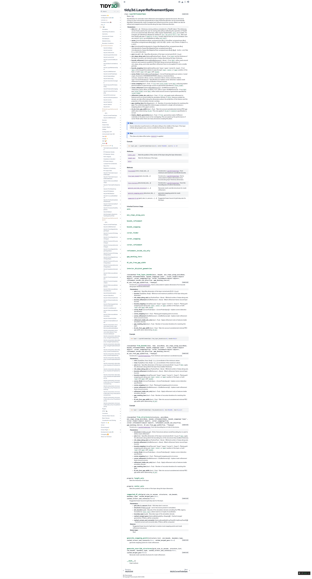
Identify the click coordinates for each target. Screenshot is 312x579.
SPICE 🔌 (104, 411)
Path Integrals (107, 156)
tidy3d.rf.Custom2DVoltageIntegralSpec (111, 254)
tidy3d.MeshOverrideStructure (111, 64)
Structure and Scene (107, 36)
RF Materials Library (109, 154)
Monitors (104, 122)
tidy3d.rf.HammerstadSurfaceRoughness (111, 204)
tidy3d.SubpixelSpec (109, 76)
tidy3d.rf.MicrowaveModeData (111, 311)
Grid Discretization (107, 45)
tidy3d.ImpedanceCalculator (111, 269)
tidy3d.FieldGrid (108, 102)
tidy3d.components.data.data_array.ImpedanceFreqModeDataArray (112, 376)
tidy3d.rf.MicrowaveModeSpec (111, 273)
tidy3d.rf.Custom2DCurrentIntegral (111, 242)
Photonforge (104, 427)
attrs (106, 113)
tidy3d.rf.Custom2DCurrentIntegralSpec (111, 262)
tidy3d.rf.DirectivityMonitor (111, 297)
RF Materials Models (109, 152)
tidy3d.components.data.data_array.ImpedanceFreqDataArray (112, 370)
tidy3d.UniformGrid (109, 52)
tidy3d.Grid (107, 106)
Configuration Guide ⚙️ (107, 17)
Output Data (105, 124)
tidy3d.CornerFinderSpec (110, 74)
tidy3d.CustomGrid (109, 57)
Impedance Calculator (109, 159)
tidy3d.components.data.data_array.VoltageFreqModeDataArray (112, 345)
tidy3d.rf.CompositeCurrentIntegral (111, 245)
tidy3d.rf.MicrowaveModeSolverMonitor (111, 289)
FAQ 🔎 (103, 24)
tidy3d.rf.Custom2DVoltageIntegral (111, 234)
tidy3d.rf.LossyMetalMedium (110, 196)
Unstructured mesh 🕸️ (108, 134)
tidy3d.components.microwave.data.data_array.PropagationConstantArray (112, 382)
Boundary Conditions (108, 43)
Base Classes (106, 418)
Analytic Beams (106, 127)
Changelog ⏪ (105, 434)
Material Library (106, 41)
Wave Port (106, 166)
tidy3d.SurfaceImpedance (111, 97)
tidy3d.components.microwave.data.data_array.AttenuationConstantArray (112, 393)
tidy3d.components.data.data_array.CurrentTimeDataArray (112, 350)
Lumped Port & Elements (110, 163)
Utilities (104, 129)
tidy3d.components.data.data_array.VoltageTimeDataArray (112, 336)
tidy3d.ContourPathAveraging (110, 92)
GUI (102, 425)
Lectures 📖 (104, 20)
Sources (104, 120)
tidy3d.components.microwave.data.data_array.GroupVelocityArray (112, 404)
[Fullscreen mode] (185, 1)
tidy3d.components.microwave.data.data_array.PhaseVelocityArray (112, 399)
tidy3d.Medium (108, 212)
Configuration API (107, 131)
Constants (105, 413)
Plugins (104, 408)
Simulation (105, 29)
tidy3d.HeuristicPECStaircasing (110, 85)
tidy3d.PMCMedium (109, 193)
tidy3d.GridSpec (108, 48)
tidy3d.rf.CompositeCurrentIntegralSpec (111, 265)
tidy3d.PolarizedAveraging (111, 89)
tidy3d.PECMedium (109, 191)
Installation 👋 (105, 15)
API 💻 (103, 27)
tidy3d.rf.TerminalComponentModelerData (111, 177)
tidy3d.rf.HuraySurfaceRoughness (111, 208)
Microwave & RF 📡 (107, 145)
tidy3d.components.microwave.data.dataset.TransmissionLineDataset (111, 332)
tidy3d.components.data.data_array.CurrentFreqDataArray (112, 354)
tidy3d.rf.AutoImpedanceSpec (111, 278)
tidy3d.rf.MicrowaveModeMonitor (111, 286)
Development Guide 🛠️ (107, 432)
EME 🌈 (104, 141)
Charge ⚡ (105, 138)
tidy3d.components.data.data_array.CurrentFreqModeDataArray (112, 359)
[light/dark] (188, 1)
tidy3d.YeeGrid (108, 104)
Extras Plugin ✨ (105, 429)
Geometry (105, 34)
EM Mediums (105, 38)
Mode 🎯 (104, 143)
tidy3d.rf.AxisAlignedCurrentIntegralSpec (111, 258)
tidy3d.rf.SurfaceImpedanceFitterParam (111, 200)
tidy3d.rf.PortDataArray (110, 189)
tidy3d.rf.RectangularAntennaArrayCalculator (111, 304)
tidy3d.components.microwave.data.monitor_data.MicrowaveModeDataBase (111, 326)
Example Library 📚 (106, 22)
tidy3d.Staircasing (108, 78)
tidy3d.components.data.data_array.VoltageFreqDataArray (112, 340)
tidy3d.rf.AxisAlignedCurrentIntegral (111, 238)
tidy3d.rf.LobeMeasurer (110, 308)
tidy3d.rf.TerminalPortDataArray (112, 185)
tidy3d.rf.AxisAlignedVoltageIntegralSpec (111, 249)
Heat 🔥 (104, 136)
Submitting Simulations (108, 31)
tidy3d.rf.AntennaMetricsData (111, 321)
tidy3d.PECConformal (109, 95)
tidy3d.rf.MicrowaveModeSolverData (111, 315)
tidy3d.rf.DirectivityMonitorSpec (111, 300)
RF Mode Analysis (108, 161)
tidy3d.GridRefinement (110, 71)
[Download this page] (182, 2)
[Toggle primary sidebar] (124, 1)
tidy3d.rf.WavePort (109, 295)
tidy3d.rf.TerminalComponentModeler (111, 173)
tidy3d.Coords (107, 100)
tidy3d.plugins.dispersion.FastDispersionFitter (111, 215)
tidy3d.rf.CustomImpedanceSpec (110, 282)
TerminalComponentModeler (111, 148)
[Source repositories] (179, 2)
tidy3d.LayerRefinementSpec (111, 68)
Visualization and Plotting (109, 420)
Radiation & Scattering (109, 168)
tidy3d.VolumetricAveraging (111, 81)
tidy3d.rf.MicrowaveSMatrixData (111, 181)
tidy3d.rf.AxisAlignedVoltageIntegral (111, 230)
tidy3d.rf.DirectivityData (110, 318)
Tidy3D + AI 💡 (105, 422)
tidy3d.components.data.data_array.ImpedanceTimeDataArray (112, 365)
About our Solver (105, 436)
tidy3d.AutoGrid (108, 50)
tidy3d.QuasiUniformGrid (110, 55)
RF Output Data (108, 170)
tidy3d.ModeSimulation (110, 293)
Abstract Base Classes (108, 415)
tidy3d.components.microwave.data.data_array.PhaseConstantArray (112, 387)
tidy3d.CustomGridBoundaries (110, 60)
